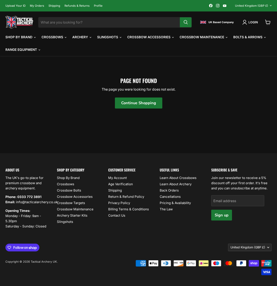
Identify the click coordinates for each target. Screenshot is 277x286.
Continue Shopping (138, 102)
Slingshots (108, 37)
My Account (117, 178)
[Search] (186, 22)
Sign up (222, 215)
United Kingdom (251, 5)
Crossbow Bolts (69, 190)
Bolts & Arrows (248, 37)
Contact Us (116, 215)
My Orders (37, 5)
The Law (166, 209)
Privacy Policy (119, 203)
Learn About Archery (176, 184)
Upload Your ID (15, 5)
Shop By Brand (19, 37)
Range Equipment (21, 50)
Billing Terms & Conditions (128, 209)
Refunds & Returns (77, 5)
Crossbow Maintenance (202, 37)
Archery (80, 37)
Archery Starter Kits (72, 215)
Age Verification (120, 184)
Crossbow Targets (71, 203)
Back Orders (169, 190)
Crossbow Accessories (149, 37)
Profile (98, 5)
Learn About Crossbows (178, 178)
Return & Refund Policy (126, 197)
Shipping (54, 5)
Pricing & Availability (175, 203)
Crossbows (53, 37)
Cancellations (170, 197)
